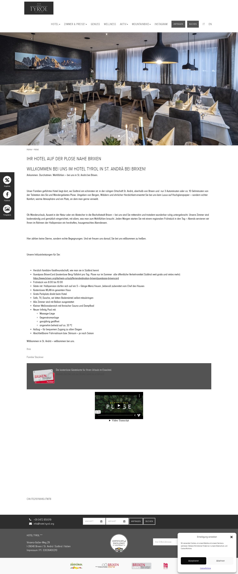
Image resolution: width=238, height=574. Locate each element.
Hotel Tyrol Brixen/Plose (38, 8)
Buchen (193, 24)
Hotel (55, 24)
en (210, 24)
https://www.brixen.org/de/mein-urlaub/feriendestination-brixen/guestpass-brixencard (76, 278)
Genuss (95, 24)
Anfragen (178, 24)
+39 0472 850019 (42, 519)
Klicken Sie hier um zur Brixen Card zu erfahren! (80, 373)
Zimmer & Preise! (74, 24)
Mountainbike (140, 24)
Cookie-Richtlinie (205, 568)
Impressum (32, 550)
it (204, 24)
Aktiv (123, 24)
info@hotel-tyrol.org (44, 523)
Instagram (161, 24)
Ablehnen (220, 560)
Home (29, 149)
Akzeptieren (193, 560)
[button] (231, 537)
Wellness (110, 24)
